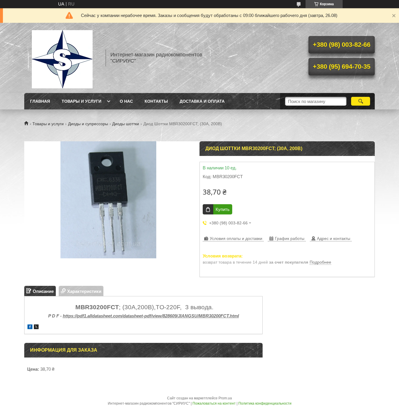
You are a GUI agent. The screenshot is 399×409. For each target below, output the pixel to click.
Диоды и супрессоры (88, 123)
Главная (40, 101)
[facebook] (29, 327)
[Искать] (360, 101)
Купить (223, 209)
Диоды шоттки (125, 123)
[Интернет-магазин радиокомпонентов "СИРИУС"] (62, 58)
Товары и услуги (81, 101)
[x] (36, 327)
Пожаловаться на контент (214, 403)
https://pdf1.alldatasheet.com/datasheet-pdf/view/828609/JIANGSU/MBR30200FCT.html (151, 315)
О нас (126, 101)
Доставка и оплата (202, 101)
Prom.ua (225, 398)
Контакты (156, 101)
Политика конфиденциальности (265, 403)
